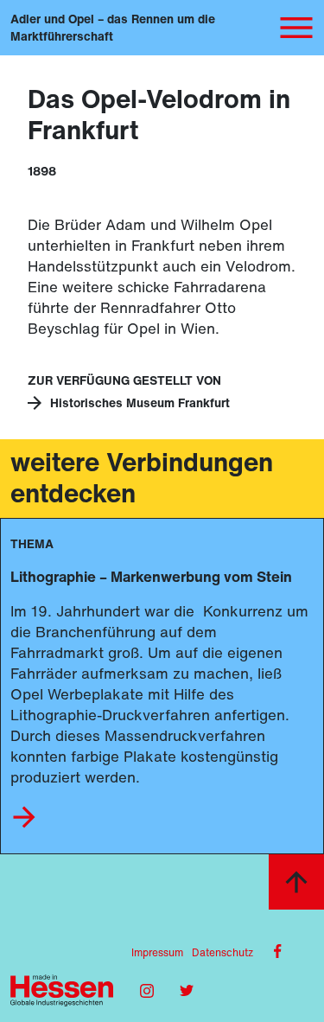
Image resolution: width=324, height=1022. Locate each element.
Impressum (157, 952)
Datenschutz (222, 952)
